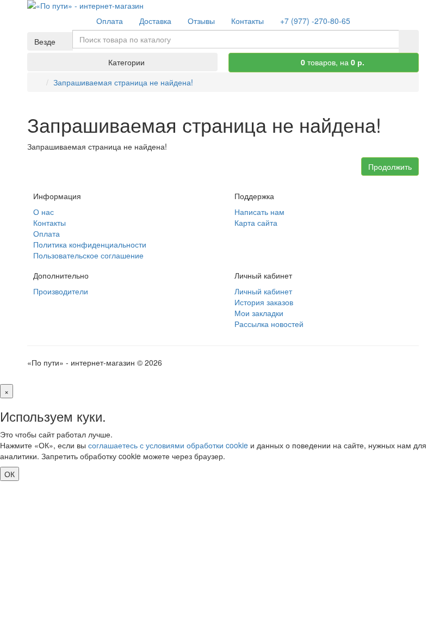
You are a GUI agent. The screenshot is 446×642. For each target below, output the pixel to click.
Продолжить (390, 166)
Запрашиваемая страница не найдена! (123, 82)
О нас (43, 211)
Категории (125, 62)
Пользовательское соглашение (88, 255)
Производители (60, 291)
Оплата (46, 233)
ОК (9, 473)
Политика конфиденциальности (89, 244)
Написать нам (259, 211)
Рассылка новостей (268, 323)
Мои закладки (258, 312)
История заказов (263, 302)
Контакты (49, 222)
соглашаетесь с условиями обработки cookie (168, 445)
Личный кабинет (263, 291)
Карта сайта (255, 222)
